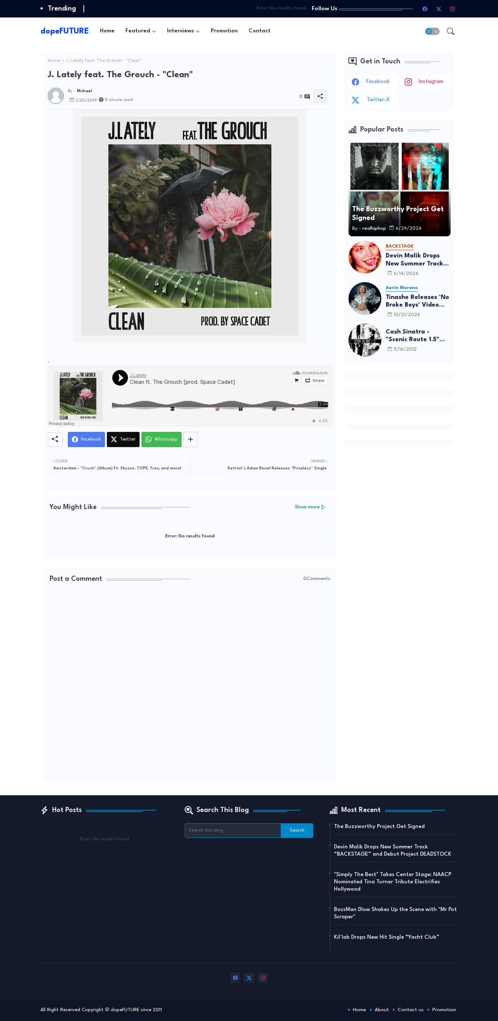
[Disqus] (190, 683)
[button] (432, 31)
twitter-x (378, 100)
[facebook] (425, 9)
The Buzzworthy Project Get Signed (379, 826)
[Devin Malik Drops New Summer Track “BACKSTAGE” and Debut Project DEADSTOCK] (365, 257)
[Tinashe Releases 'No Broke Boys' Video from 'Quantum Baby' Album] (365, 298)
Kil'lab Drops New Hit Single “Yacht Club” (386, 937)
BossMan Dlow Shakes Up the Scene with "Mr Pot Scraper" (395, 913)
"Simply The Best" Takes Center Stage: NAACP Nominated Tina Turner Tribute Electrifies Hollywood (392, 882)
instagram (431, 81)
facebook (378, 81)
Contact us (411, 1009)
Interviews (180, 31)
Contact (260, 31)
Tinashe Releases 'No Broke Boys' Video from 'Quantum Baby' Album (418, 301)
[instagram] (453, 9)
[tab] (107, 31)
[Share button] (190, 439)
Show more (307, 507)
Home (107, 31)
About (382, 1009)
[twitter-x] (439, 9)
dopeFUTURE (64, 31)
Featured (137, 31)
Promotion (224, 31)
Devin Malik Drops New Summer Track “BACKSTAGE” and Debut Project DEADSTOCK (414, 260)
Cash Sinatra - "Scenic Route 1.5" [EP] (412, 336)
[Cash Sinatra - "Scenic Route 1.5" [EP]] (365, 340)
